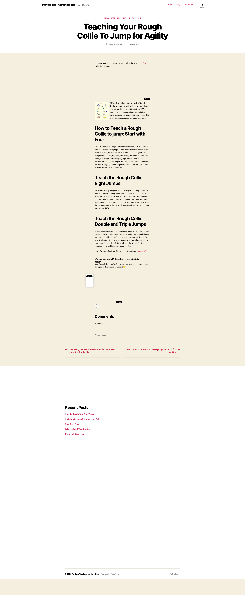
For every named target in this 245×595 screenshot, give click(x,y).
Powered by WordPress (110, 574)
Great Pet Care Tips (74, 434)
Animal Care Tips (116, 44)
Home (169, 5)
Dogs (119, 18)
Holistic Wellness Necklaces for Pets (82, 419)
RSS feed (142, 63)
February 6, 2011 (133, 44)
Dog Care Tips (72, 424)
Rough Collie (135, 18)
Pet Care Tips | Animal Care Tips (58, 5)
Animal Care (109, 18)
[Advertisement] (122, 84)
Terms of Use (188, 5)
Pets (125, 18)
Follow (96, 307)
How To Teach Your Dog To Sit (79, 414)
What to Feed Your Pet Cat (77, 429)
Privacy (177, 5)
